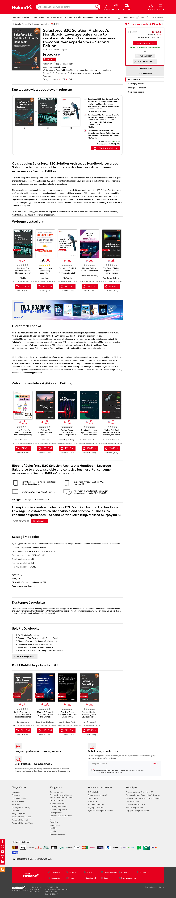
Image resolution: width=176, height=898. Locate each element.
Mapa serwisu (55, 825)
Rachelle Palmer (86, 440)
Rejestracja (16, 795)
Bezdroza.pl (125, 872)
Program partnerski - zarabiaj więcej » (38, 751)
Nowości (77, 17)
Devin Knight (40, 722)
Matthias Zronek (117, 440)
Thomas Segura (63, 440)
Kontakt (53, 831)
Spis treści (136, 92)
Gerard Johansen (23, 722)
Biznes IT (16, 582)
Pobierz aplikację (128, 17)
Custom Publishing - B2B (135, 804)
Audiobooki (56, 17)
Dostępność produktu (137, 88)
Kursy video (44, 17)
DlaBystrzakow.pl (110, 872)
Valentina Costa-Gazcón (67, 722)
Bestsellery (88, 17)
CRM (43, 582)
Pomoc (44, 499)
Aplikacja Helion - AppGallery (23, 823)
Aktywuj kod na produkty (21, 808)
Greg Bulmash (75, 440)
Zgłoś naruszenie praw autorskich (100, 811)
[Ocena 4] (59, 73)
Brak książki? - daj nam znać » (33, 764)
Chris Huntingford (119, 278)
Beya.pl (71, 878)
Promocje (68, 17)
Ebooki (34, 17)
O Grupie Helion (94, 792)
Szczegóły (136, 84)
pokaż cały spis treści (26, 656)
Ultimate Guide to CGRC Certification (89, 269)
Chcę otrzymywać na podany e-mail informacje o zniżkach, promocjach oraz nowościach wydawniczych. (118, 771)
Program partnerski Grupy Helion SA (139, 792)
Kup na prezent (146, 56)
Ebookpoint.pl (144, 872)
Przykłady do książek (96, 804)
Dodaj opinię (39, 521)
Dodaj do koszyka (144, 43)
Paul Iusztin (18, 440)
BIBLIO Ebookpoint (133, 801)
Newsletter (54, 822)
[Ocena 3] (56, 73)
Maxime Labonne (29, 440)
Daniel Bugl (107, 440)
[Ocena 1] (50, 73)
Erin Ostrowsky (51, 722)
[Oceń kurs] (21, 521)
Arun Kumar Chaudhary (89, 276)
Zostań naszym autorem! (97, 795)
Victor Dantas (107, 278)
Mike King (54, 64)
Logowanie (16, 792)
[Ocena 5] (62, 73)
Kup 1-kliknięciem (145, 62)
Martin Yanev (45, 440)
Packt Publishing (63, 70)
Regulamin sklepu (56, 800)
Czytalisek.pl (91, 878)
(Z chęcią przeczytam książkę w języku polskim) (90, 70)
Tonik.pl (161, 887)
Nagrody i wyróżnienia (96, 808)
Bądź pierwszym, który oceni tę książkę (84, 73)
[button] (121, 243)
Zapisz (155, 764)
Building (62, 67)
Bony (142, 17)
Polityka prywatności (57, 803)
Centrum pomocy (56, 792)
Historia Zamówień (19, 798)
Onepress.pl (55, 872)
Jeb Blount (45, 278)
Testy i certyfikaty (18, 814)
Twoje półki (16, 804)
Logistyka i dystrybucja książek (138, 811)
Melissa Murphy (66, 64)
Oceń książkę (93, 798)
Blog (51, 819)
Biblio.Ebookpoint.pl (128, 878)
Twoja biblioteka (18, 801)
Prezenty (15, 811)
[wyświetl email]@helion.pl (59, 889)
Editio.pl (89, 872)
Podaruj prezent (156, 17)
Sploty (106, 878)
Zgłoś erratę (17, 574)
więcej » (119, 772)
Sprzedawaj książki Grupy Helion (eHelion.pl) (143, 795)
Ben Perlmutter (98, 440)
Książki (25, 17)
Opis (134, 79)
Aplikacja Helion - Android (21, 817)
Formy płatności (56, 813)
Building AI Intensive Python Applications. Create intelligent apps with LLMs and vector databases (89, 434)
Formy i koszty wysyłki (58, 810)
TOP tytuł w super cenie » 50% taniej (143, 24)
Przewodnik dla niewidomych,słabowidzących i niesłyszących (62, 796)
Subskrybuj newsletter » (103, 751)
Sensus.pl (72, 872)
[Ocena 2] (53, 73)
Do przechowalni (145, 73)
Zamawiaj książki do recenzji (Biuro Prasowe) (143, 798)
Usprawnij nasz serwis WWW (61, 816)
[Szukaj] (97, 7)
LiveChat (53, 828)
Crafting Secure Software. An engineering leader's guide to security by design (67, 434)
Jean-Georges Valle (90, 722)
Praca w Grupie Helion (134, 808)
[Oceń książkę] (57, 73)
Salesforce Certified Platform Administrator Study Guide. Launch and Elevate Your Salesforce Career (103, 133)
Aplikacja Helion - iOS (20, 820)
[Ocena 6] (65, 73)
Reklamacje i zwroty (57, 834)
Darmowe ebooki (102, 17)
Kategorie (16, 17)
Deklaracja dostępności (58, 806)
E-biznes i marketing (30, 582)
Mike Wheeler (92, 138)
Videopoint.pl (55, 878)
